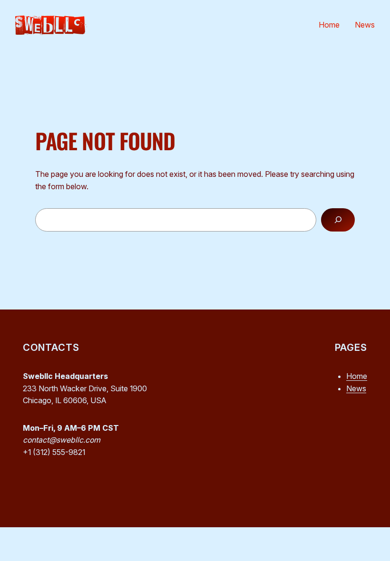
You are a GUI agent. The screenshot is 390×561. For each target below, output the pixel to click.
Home (356, 376)
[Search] (338, 220)
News (356, 388)
